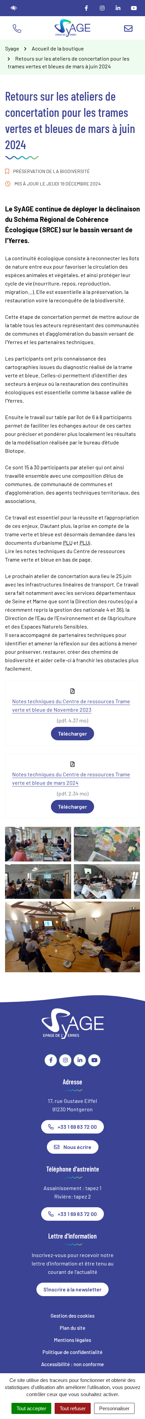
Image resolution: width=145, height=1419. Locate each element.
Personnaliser (114, 1408)
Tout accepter (31, 1408)
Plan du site (72, 1328)
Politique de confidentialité (72, 1352)
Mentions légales (72, 1340)
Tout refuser (73, 1408)
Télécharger (72, 733)
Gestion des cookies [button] (72, 1316)
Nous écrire (77, 1147)
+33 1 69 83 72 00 (77, 1126)
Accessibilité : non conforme (72, 1364)
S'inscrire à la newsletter (73, 1289)
